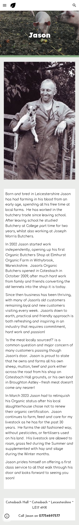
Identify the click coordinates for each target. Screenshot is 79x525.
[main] (39, 34)
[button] (4, 5)
